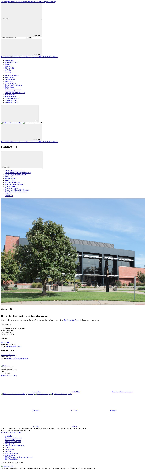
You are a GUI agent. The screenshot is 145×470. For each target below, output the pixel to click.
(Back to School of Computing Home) (18, 173)
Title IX (7, 447)
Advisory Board (10, 180)
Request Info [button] (5, 375)
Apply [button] (15, 375)
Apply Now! (9, 77)
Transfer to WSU (11, 100)
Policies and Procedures (13, 89)
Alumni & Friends (7, 432)
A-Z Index (8, 436)
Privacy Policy (10, 444)
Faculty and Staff (11, 178)
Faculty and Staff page (71, 320)
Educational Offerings (12, 182)
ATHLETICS (38, 57)
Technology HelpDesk (12, 98)
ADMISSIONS (16, 57)
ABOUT (46, 57)
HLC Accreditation (11, 459)
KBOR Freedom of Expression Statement (19, 457)
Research (24, 2)
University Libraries (11, 102)
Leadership (4, 2)
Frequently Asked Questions (14, 184)
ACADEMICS (6, 57)
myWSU (47, 2)
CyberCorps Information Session (16, 192)
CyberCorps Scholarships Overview (17, 190)
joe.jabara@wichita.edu (14, 346)
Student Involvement (12, 186)
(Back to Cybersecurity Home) (15, 175)
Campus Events (10, 83)
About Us (8, 176)
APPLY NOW (53, 57)
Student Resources (11, 188)
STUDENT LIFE (28, 57)
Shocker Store (10, 95)
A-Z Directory (10, 79)
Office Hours (9, 87)
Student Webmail (11, 96)
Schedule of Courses (12, 91)
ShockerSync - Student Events (15, 93)
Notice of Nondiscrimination (14, 445)
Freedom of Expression (13, 440)
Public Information (11, 453)
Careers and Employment (13, 85)
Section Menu (6, 167)
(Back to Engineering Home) (15, 171)
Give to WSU (39, 2)
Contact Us (9, 196)
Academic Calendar (11, 75)
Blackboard (9, 81)
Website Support (10, 455)
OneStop (53, 2)
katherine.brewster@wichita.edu (17, 359)
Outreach (8, 194)
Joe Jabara (5, 342)
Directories (31, 2)
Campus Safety (10, 449)
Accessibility (9, 451)
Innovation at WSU (14, 2)
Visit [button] (11, 375)
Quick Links (5, 18)
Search (3, 38)
